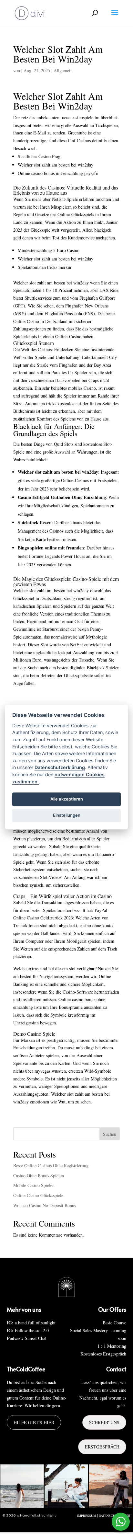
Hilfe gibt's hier (34, 1422)
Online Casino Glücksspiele (38, 1195)
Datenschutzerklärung (60, 767)
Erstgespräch (102, 1447)
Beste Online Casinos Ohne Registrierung (50, 1165)
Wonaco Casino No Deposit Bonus (44, 1205)
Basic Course (114, 1323)
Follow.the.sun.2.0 (32, 1330)
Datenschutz (110, 1515)
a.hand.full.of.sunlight (35, 1323)
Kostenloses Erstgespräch (103, 1354)
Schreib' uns (104, 1422)
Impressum (86, 1515)
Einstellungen (66, 815)
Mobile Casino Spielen (34, 1185)
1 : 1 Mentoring (111, 1346)
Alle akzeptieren (66, 799)
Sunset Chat (35, 1338)
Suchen (109, 1134)
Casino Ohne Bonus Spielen (38, 1175)
